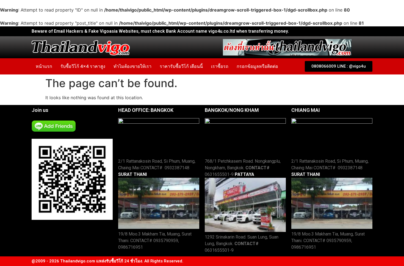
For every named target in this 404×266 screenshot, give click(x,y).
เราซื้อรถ (219, 66)
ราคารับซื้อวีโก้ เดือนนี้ (181, 66)
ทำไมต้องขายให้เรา (132, 66)
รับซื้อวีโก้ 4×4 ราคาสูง (82, 66)
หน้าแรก (44, 66)
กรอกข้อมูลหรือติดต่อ (257, 66)
